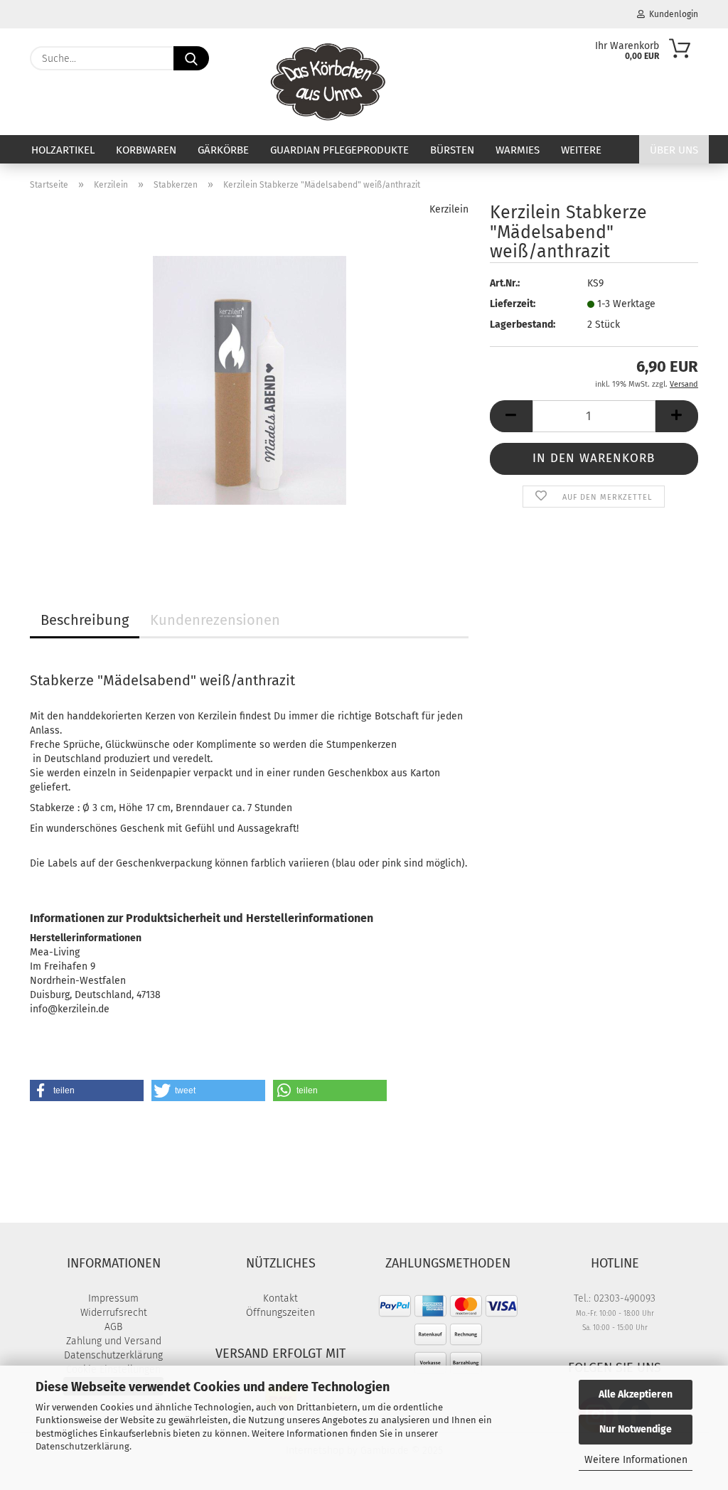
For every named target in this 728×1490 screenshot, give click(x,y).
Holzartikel (63, 150)
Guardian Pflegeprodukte (339, 150)
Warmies (518, 150)
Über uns (674, 150)
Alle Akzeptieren (636, 1394)
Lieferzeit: (512, 304)
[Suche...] (191, 58)
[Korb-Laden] (328, 81)
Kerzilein (449, 209)
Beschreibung (85, 619)
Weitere (581, 150)
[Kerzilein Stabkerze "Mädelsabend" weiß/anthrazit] (249, 380)
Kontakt (280, 1298)
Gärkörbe (223, 150)
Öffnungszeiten (280, 1313)
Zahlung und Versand (113, 1341)
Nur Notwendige (635, 1429)
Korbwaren (146, 150)
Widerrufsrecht (113, 1313)
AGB (113, 1327)
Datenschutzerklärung (82, 1446)
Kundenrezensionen (215, 619)
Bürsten (452, 150)
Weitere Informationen (635, 1460)
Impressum (113, 1298)
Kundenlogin (671, 14)
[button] (511, 416)
